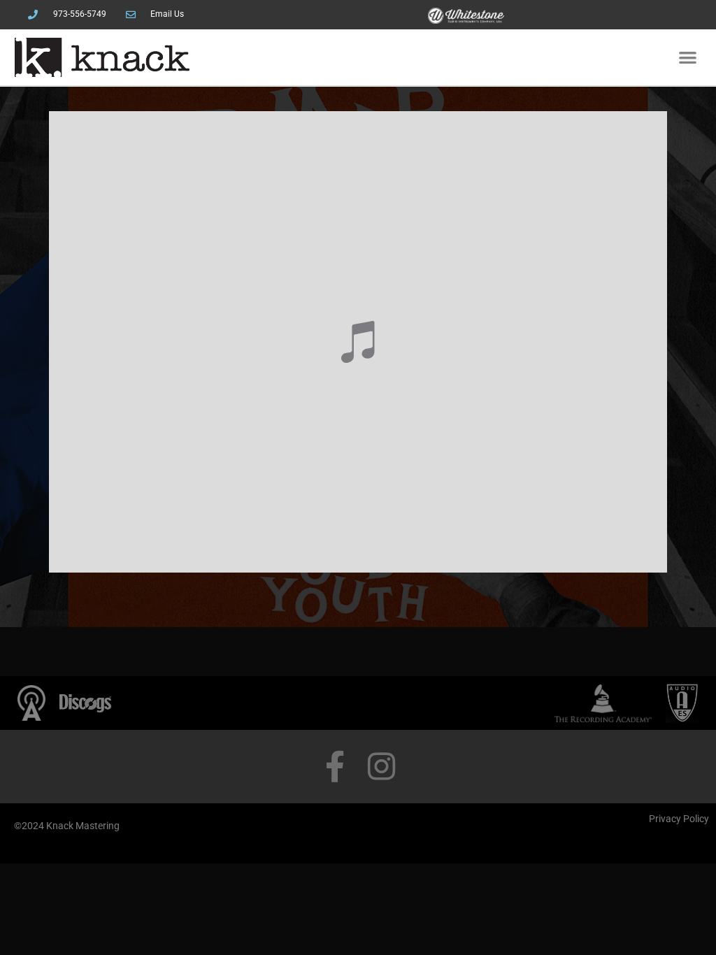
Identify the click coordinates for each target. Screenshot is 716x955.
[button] (687, 57)
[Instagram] (381, 766)
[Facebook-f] (334, 766)
